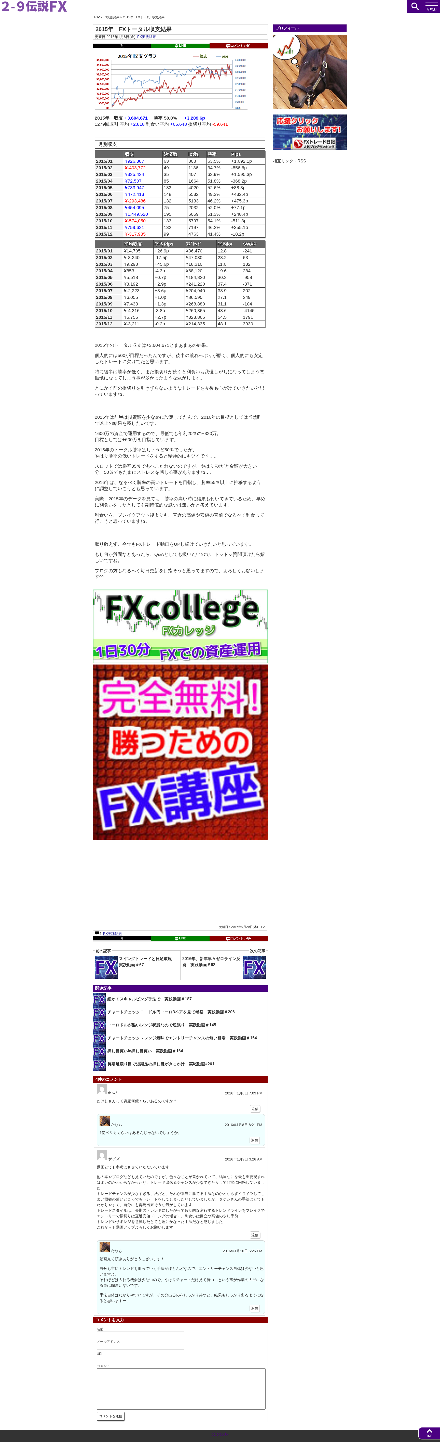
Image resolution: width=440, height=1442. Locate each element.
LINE (182, 45)
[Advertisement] (137, 882)
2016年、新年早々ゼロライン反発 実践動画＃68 (224, 959)
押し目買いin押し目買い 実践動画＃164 (145, 1051)
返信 (254, 1109)
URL (100, 1354)
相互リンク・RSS (289, 161)
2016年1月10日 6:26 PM (242, 1251)
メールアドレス (108, 1342)
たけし (116, 1124)
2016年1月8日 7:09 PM (244, 1093)
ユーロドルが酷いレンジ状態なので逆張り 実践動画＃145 (161, 1025)
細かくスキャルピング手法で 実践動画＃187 (149, 999)
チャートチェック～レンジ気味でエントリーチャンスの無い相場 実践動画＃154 (182, 1038)
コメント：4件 (241, 45)
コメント (103, 1366)
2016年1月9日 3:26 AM (244, 1159)
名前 (100, 1329)
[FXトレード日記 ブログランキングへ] (310, 148)
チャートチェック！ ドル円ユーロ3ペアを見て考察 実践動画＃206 (171, 1012)
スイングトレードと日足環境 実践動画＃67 (136, 959)
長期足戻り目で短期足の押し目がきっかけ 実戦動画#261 (160, 1064)
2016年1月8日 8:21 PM (243, 1125)
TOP (429, 1436)
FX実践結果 (146, 37)
